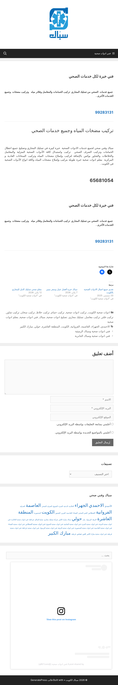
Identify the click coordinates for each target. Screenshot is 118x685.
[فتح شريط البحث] (5, 53)
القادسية (69, 513)
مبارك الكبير (26, 326)
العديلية (22, 506)
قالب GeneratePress (42, 680)
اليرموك (89, 520)
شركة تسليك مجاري (51, 520)
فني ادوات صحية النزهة (66, 528)
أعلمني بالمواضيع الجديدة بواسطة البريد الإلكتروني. (83, 432)
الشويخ (55, 506)
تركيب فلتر (107, 317)
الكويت (65, 326)
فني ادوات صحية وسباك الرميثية (92, 331)
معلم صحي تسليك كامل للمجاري (27, 289)
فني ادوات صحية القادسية (103, 528)
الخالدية (71, 506)
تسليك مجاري (76, 317)
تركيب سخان (28, 312)
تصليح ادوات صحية (57, 317)
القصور (57, 513)
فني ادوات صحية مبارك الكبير (97, 534)
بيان (84, 520)
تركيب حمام (57, 312)
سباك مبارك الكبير (65, 520)
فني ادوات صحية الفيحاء (16, 524)
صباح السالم (39, 520)
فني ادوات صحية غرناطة (30, 528)
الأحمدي (108, 506)
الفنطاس (91, 513)
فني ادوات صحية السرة (90, 524)
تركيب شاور (12, 312)
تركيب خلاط (43, 312)
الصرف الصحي (47, 506)
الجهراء (95, 326)
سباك (42, 317)
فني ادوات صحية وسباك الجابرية (92, 335)
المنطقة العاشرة (51, 326)
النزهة (94, 520)
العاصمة (85, 326)
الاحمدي (105, 326)
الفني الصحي (82, 513)
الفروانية (75, 326)
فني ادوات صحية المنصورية (84, 528)
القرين (63, 513)
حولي (37, 326)
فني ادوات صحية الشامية (72, 524)
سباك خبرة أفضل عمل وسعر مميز (61, 289)
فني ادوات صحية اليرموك (48, 528)
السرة (61, 506)
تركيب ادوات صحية (76, 312)
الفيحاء (75, 513)
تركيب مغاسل (92, 317)
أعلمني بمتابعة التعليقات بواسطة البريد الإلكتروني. (83, 424)
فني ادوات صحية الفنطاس (35, 524)
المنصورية (37, 513)
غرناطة (31, 520)
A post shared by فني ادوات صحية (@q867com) (61, 664)
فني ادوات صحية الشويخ (54, 524)
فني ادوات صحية (29, 317)
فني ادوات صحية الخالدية (19, 520)
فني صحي (81, 533)
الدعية (66, 506)
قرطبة (73, 534)
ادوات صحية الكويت (99, 312)
